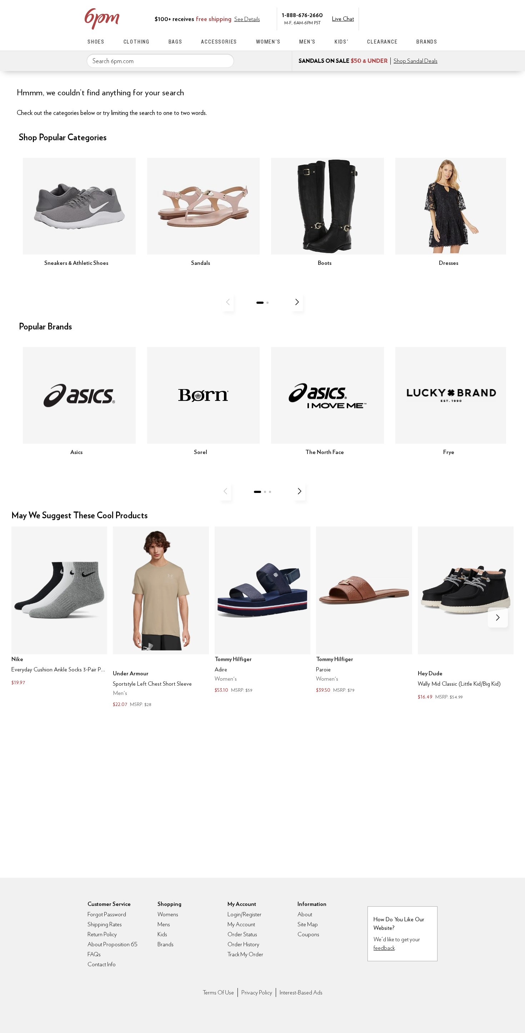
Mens (164, 924)
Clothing (137, 41)
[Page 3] (270, 492)
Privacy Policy (256, 992)
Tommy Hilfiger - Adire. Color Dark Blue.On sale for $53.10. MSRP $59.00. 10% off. (262, 610)
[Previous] (228, 302)
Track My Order (245, 954)
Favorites (419, 18)
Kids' (342, 41)
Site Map (308, 924)
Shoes (96, 41)
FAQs (94, 954)
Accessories (219, 41)
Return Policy (102, 934)
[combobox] (160, 61)
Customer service (404, 18)
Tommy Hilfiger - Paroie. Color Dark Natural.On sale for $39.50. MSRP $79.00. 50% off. (364, 610)
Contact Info (102, 964)
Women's (268, 41)
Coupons (308, 934)
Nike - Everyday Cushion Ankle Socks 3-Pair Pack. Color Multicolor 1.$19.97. (59, 606)
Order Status (242, 934)
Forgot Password (107, 914)
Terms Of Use (218, 992)
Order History (243, 944)
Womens (168, 914)
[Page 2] (267, 303)
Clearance (382, 41)
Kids (162, 934)
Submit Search (225, 60)
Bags (175, 41)
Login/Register (244, 914)
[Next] (297, 302)
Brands (427, 41)
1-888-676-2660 (302, 15)
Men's (307, 41)
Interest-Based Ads (301, 992)
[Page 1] (260, 303)
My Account (389, 18)
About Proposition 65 (113, 944)
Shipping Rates (105, 924)
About (305, 914)
